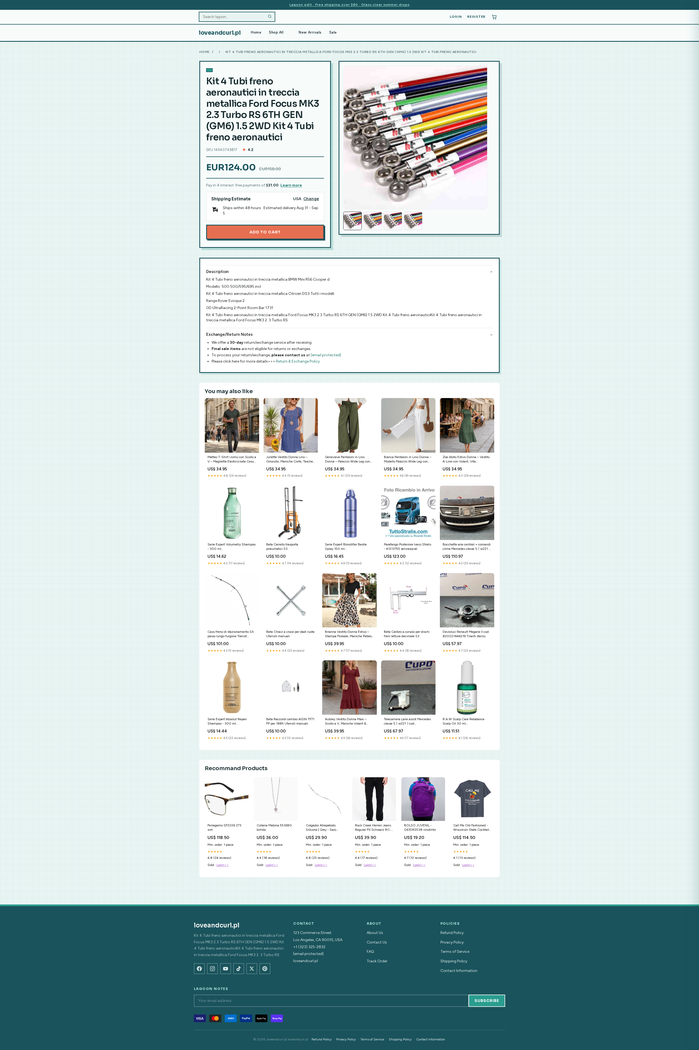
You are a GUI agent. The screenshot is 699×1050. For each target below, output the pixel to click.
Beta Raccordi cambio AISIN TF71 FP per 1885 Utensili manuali (290, 721)
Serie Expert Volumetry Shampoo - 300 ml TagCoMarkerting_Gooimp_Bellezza (232, 546)
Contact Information (458, 970)
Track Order (377, 961)
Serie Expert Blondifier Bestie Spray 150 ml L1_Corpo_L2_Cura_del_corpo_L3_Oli (349, 546)
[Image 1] (352, 221)
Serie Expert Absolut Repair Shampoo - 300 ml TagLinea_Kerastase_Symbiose (229, 721)
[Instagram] (212, 968)
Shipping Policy (453, 961)
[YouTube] (225, 968)
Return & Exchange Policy (298, 361)
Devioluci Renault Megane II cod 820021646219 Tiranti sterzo (466, 634)
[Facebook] (199, 968)
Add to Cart (265, 232)
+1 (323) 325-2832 (309, 947)
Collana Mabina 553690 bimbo (274, 827)
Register (476, 17)
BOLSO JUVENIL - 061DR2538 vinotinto (420, 827)
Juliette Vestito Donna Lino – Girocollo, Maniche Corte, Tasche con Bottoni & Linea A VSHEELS (289, 459)
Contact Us (377, 942)
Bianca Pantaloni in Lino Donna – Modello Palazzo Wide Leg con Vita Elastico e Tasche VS (407, 459)
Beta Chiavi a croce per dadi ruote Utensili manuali (290, 634)
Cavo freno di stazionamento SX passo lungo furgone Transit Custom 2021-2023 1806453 (231, 634)
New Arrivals (310, 32)
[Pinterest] (264, 968)
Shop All (276, 32)
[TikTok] (238, 968)
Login (456, 17)
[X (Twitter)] (251, 968)
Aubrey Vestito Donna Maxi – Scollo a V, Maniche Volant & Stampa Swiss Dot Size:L (346, 721)
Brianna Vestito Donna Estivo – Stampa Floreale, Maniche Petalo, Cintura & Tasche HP (348, 634)
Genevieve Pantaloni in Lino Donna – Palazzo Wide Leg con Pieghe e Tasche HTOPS (347, 459)
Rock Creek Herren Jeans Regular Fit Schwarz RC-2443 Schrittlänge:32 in (373, 827)
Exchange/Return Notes (229, 334)
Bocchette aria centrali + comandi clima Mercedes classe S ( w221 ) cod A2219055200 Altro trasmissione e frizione (467, 546)
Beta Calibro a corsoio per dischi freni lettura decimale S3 (407, 634)
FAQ (370, 951)
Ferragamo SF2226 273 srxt (224, 827)
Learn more (291, 185)
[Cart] (494, 17)
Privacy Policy (452, 942)
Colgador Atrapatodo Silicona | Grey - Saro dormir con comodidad (322, 827)
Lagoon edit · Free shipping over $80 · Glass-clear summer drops (349, 5)
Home (256, 32)
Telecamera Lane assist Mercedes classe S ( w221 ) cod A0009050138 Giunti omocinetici (407, 721)
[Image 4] (413, 221)
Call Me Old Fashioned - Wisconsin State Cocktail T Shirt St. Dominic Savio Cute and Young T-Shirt (471, 827)
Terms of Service (454, 951)
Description (217, 271)
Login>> (223, 865)
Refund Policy (452, 932)
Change (311, 199)
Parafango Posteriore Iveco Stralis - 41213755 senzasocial (407, 546)
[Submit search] (270, 17)
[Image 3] (393, 221)
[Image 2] (372, 221)
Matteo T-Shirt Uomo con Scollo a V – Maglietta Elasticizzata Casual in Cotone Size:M (232, 459)
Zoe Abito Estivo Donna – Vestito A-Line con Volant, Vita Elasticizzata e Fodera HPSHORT (466, 459)
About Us (375, 932)
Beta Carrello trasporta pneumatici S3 (282, 546)
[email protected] (326, 355)
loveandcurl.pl (220, 32)
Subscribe (487, 1000)
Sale (333, 32)
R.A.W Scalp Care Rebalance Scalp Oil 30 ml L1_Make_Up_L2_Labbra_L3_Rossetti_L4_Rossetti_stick (467, 721)
